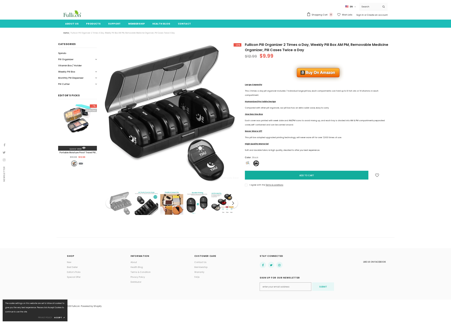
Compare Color (230, 177)
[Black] (74, 163)
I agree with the (257, 185)
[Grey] (81, 163)
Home (66, 33)
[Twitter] (271, 265)
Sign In (360, 14)
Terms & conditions (274, 185)
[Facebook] (263, 265)
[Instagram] (279, 265)
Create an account (377, 14)
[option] (171, 113)
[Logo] (72, 13)
